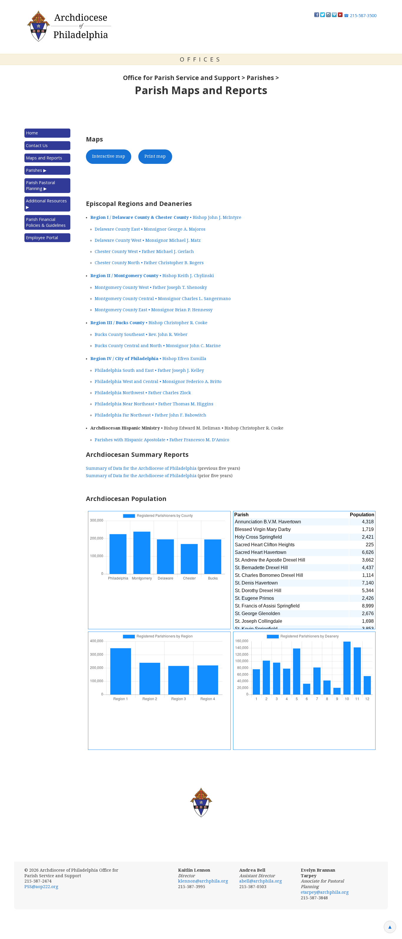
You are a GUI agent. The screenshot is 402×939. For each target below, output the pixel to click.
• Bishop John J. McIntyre (165, 217)
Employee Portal (42, 237)
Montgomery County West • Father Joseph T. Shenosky (151, 287)
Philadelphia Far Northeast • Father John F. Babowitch (150, 415)
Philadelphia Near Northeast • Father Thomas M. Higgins (154, 404)
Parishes (260, 78)
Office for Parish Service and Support (181, 78)
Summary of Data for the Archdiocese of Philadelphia (141, 468)
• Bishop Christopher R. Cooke (148, 322)
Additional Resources (46, 203)
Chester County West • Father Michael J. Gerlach (144, 251)
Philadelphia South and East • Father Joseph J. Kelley (149, 370)
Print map (155, 156)
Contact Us (37, 145)
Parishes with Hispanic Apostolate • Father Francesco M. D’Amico (162, 439)
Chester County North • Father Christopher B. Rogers (149, 262)
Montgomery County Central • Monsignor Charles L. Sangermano (163, 298)
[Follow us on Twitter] (322, 15)
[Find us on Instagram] (328, 15)
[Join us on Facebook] (316, 15)
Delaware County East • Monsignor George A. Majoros (150, 229)
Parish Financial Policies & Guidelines (46, 222)
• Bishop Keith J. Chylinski (152, 275)
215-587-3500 (360, 15)
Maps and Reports (44, 158)
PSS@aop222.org (41, 886)
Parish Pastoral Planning (40, 185)
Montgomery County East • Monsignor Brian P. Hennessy (153, 309)
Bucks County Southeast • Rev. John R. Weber (141, 334)
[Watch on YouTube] (340, 15)
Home (32, 133)
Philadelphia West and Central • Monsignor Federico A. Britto (158, 381)
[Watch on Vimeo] (334, 15)
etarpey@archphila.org (325, 892)
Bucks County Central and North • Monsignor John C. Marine (158, 345)
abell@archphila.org (260, 881)
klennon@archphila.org (203, 881)
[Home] (68, 26)
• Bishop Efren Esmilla (148, 358)
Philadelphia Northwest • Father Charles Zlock (143, 392)
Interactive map (108, 156)
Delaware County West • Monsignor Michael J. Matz (148, 240)
